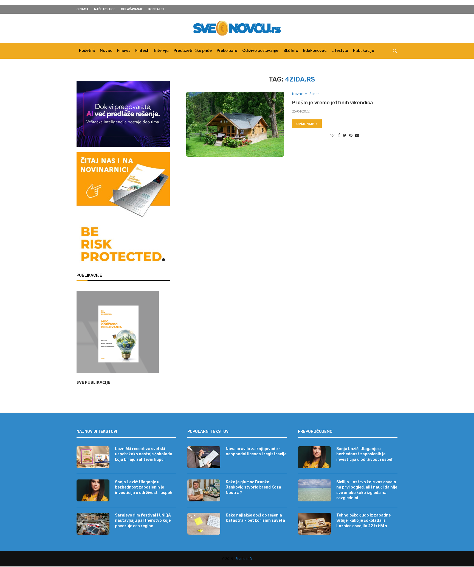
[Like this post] (332, 135)
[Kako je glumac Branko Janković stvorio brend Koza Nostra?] (203, 490)
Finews (123, 50)
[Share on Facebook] (339, 135)
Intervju (161, 50)
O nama (83, 9)
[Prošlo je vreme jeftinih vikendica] (235, 124)
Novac (106, 50)
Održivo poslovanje (260, 50)
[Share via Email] (357, 135)
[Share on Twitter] (344, 135)
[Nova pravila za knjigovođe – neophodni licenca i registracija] (203, 457)
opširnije (305, 124)
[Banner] (123, 245)
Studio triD (244, 558)
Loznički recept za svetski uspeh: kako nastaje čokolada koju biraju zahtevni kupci (143, 454)
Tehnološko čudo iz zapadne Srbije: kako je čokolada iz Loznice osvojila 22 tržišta (363, 520)
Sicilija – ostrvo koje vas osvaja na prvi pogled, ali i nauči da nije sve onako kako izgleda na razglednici (366, 490)
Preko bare (227, 50)
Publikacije (363, 50)
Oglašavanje (132, 9)
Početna (87, 50)
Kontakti (156, 9)
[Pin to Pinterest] (350, 135)
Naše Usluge (104, 9)
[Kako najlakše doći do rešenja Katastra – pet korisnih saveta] (203, 524)
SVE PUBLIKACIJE (93, 382)
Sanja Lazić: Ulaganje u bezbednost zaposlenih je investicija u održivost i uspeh (143, 487)
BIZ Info (290, 50)
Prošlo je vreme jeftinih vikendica (332, 103)
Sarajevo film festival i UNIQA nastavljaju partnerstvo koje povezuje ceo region (143, 520)
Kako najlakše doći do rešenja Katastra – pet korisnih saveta (255, 518)
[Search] (394, 51)
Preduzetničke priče (193, 50)
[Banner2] (123, 114)
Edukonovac (314, 50)
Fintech (142, 50)
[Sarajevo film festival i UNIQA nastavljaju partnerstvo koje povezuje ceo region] (93, 524)
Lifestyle (339, 50)
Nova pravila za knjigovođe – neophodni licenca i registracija (256, 452)
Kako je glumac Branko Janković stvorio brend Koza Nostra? (253, 487)
